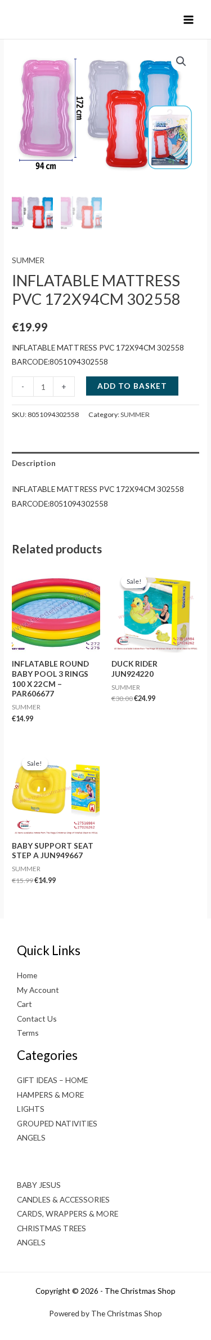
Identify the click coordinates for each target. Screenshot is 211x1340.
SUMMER (28, 260)
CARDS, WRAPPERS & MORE (67, 1213)
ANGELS (31, 1137)
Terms (28, 1032)
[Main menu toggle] (189, 19)
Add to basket (132, 386)
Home (27, 975)
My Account (38, 990)
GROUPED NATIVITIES (57, 1123)
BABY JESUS (39, 1185)
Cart (24, 1004)
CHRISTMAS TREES (51, 1228)
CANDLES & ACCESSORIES (63, 1199)
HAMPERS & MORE (50, 1094)
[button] (181, 61)
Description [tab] (34, 463)
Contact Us (37, 1018)
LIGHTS (30, 1108)
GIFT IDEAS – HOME (52, 1080)
